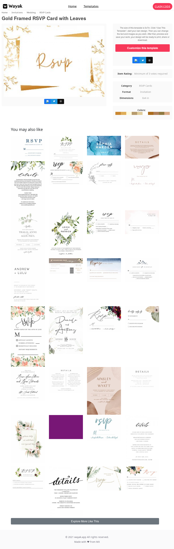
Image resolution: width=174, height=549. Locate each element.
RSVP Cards (45, 12)
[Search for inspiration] (149, 6)
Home (72, 6)
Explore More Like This (85, 521)
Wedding (31, 12)
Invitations (17, 12)
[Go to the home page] (12, 6)
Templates (91, 6)
